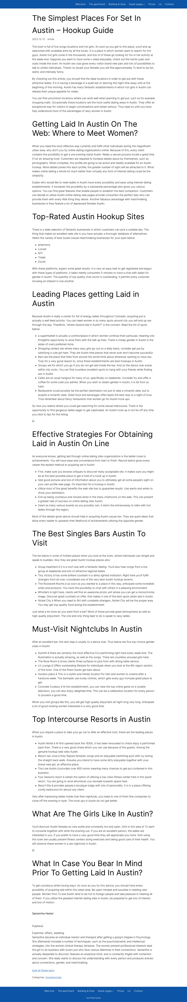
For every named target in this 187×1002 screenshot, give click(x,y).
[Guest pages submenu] (144, 4)
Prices (151, 4)
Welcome (80, 4)
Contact (169, 4)
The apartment (97, 4)
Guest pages (136, 4)
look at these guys (43, 970)
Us (160, 4)
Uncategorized (53, 977)
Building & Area (117, 4)
